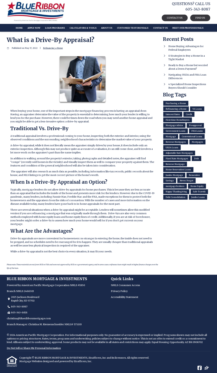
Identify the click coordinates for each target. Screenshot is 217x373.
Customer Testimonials (132, 28)
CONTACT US (175, 17)
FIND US (200, 17)
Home (19, 28)
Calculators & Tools (83, 28)
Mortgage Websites (31, 361)
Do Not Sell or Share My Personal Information (34, 348)
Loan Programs (55, 28)
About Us (106, 28)
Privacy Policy (119, 291)
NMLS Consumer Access (125, 285)
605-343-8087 (19, 306)
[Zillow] (206, 368)
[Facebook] (200, 368)
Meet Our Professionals (187, 28)
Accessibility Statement (124, 297)
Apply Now (33, 28)
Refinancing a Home (53, 48)
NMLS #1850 (77, 285)
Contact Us (160, 28)
